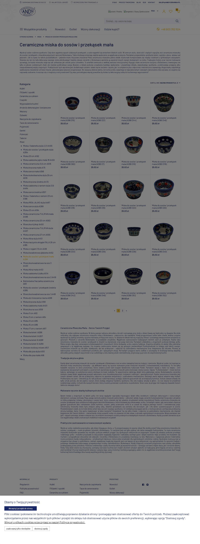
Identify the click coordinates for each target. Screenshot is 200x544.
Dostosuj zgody (41, 528)
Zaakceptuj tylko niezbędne (18, 528)
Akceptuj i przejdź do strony (21, 508)
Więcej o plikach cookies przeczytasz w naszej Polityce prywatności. (44, 522)
